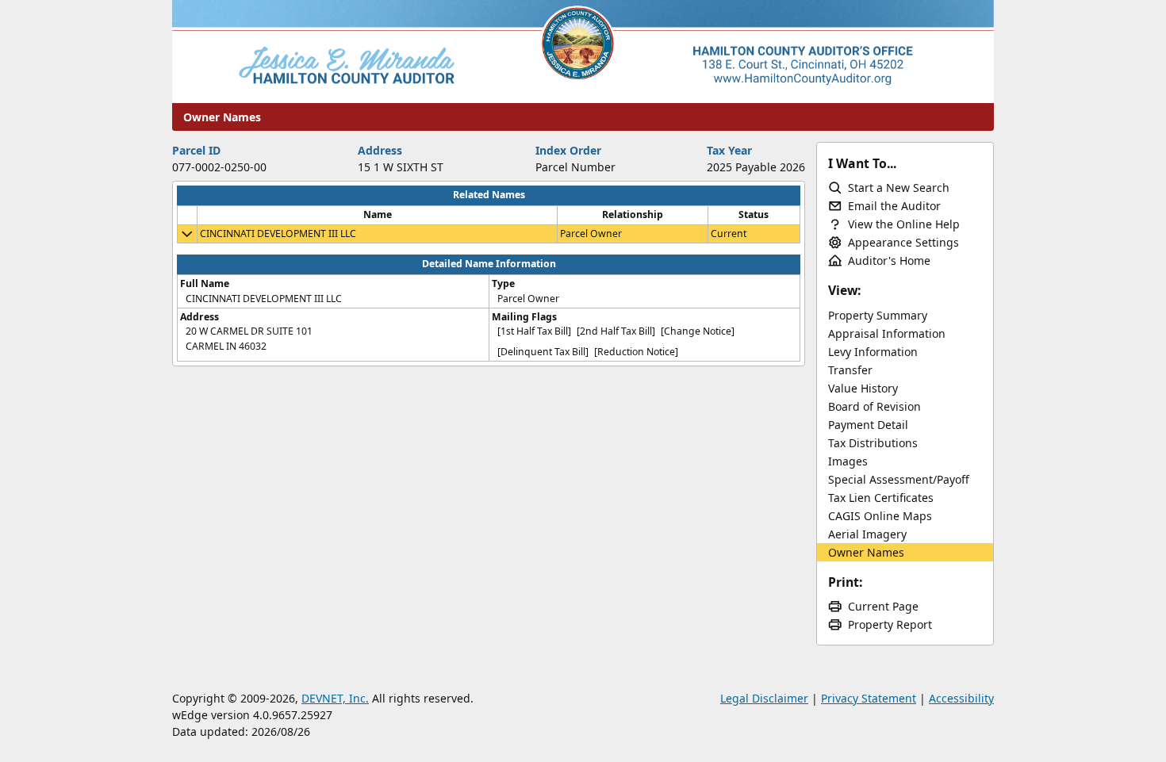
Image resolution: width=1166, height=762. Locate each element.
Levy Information (873, 351)
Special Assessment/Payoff (898, 479)
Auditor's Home (889, 260)
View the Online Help (904, 224)
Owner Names (866, 552)
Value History (863, 388)
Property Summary (877, 315)
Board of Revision (874, 406)
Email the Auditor (894, 205)
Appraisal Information (886, 333)
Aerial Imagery (867, 534)
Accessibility (961, 698)
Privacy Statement (868, 698)
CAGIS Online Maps (880, 515)
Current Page (883, 606)
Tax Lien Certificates (881, 497)
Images (848, 461)
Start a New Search (898, 187)
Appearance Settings (903, 242)
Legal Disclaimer (764, 698)
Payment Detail (868, 424)
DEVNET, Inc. (335, 698)
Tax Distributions (873, 442)
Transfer (850, 369)
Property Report (890, 624)
